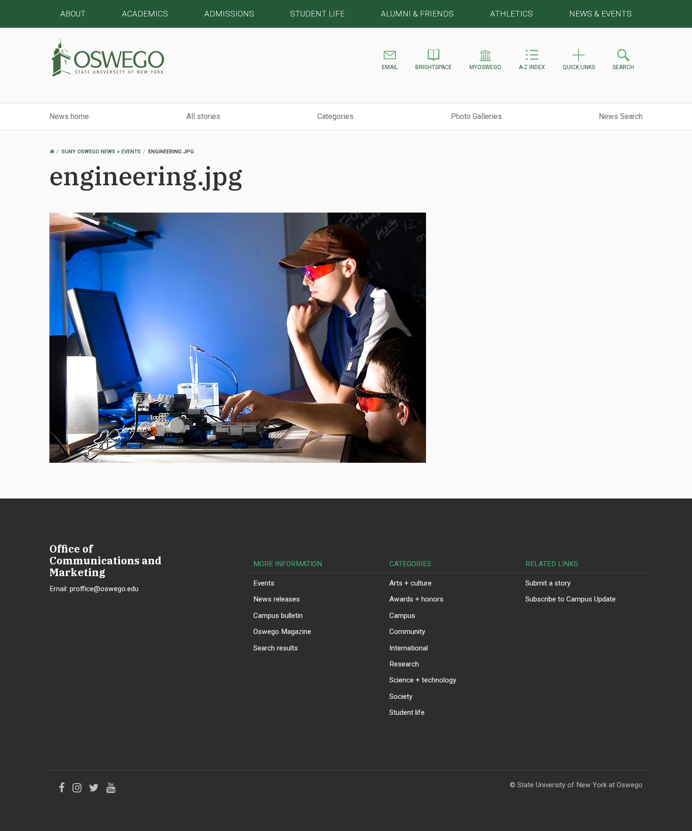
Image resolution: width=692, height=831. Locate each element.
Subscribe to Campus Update (570, 599)
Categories (335, 116)
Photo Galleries (476, 116)
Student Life (317, 13)
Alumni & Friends (417, 13)
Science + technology (422, 680)
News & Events (600, 13)
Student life (407, 712)
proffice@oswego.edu (104, 589)
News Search (621, 116)
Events (263, 583)
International (408, 648)
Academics (145, 13)
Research (404, 664)
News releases (276, 599)
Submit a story (548, 583)
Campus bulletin (278, 615)
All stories (203, 116)
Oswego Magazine (282, 631)
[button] (389, 61)
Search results (275, 648)
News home (69, 116)
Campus (402, 615)
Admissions (229, 13)
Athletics (511, 13)
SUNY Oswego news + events (101, 152)
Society (400, 696)
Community (407, 631)
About (73, 13)
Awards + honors (416, 599)
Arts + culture (410, 583)
